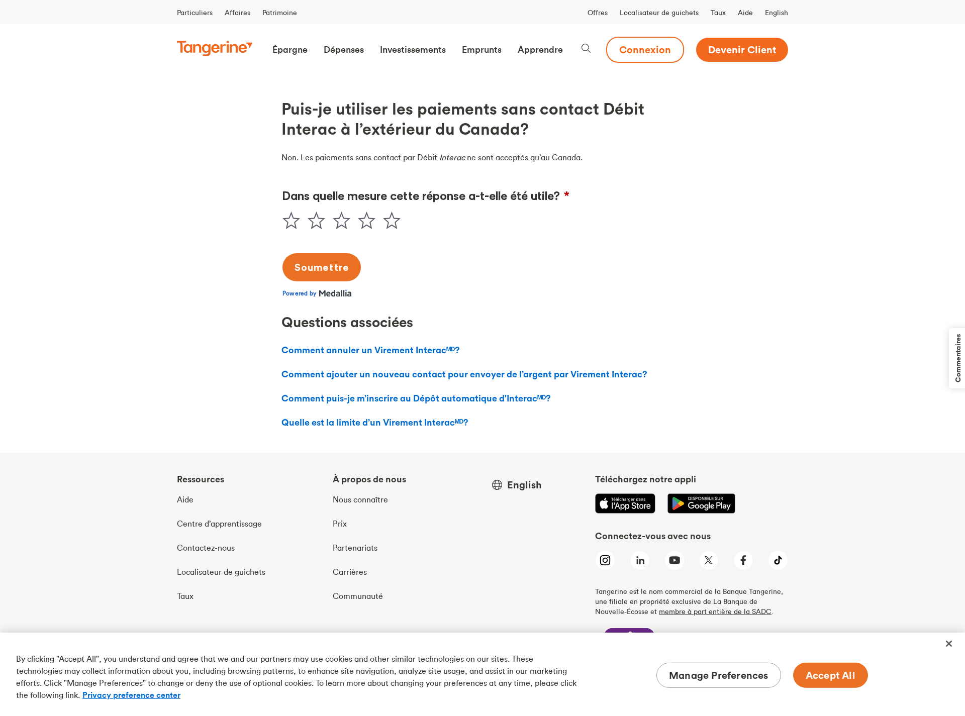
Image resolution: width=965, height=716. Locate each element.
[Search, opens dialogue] (586, 49)
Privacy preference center (131, 695)
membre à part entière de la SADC (715, 611)
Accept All (830, 675)
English (776, 12)
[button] (290, 49)
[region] (482, 674)
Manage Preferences (718, 675)
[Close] (949, 644)
